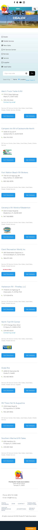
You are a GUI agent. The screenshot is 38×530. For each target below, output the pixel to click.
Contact (21, 503)
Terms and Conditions (31, 503)
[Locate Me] (26, 73)
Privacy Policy (32, 508)
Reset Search (30, 80)
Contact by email (9, 102)
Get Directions (8, 116)
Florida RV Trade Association (5, 9)
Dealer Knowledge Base (6, 509)
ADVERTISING (21, 509)
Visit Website (30, 116)
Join (13, 503)
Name (15, 79)
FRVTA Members (5, 503)
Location (23, 79)
